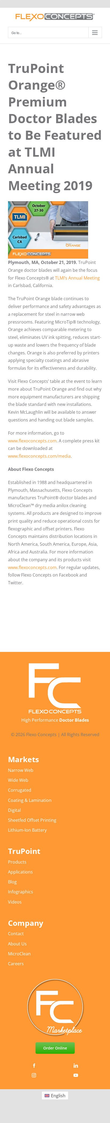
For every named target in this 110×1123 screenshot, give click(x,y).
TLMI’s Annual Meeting (77, 278)
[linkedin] (76, 1065)
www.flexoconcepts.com (32, 441)
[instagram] (34, 1075)
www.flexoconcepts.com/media (39, 456)
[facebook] (34, 1065)
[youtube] (75, 1075)
